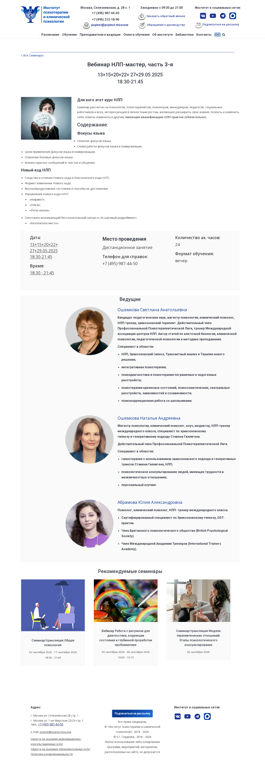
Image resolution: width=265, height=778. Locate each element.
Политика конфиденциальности (52, 754)
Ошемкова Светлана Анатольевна (152, 309)
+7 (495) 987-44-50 (105, 13)
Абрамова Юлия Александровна (150, 502)
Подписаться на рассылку (132, 713)
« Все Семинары (32, 55)
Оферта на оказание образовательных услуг (60, 749)
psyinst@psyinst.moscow (109, 25)
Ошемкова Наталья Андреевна (149, 418)
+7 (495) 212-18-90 (105, 19)
